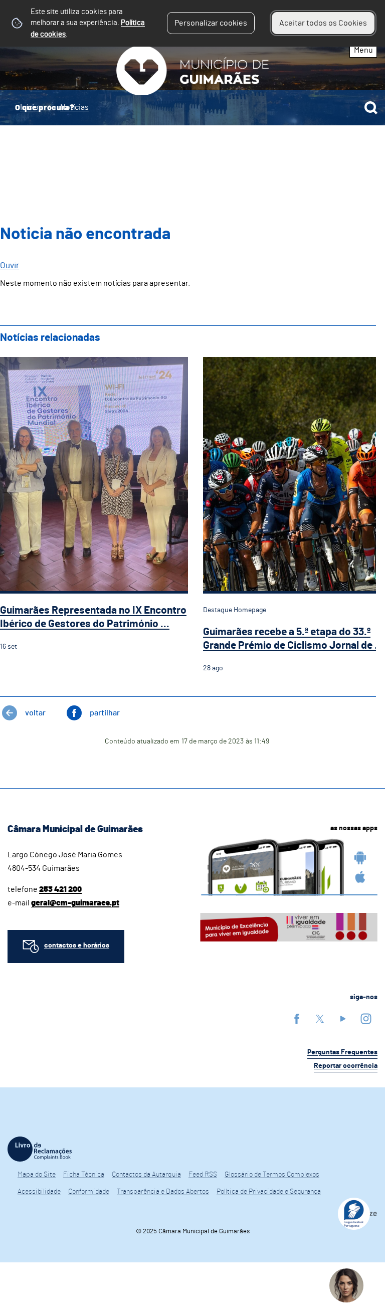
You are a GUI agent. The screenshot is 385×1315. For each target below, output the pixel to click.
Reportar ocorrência (345, 1065)
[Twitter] (319, 1018)
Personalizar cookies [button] (210, 23)
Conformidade (88, 1191)
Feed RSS (202, 1174)
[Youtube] (342, 1018)
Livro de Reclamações (40, 1149)
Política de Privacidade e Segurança (269, 1191)
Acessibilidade (39, 1191)
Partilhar (105, 713)
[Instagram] (365, 1018)
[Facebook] (296, 1018)
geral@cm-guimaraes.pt (75, 903)
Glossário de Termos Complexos (272, 1174)
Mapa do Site (37, 1174)
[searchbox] (192, 107)
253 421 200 (60, 889)
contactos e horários (76, 945)
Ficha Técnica (83, 1174)
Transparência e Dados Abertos (163, 1191)
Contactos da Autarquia (146, 1174)
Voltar (35, 713)
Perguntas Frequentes (342, 1052)
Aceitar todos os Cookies (323, 23)
